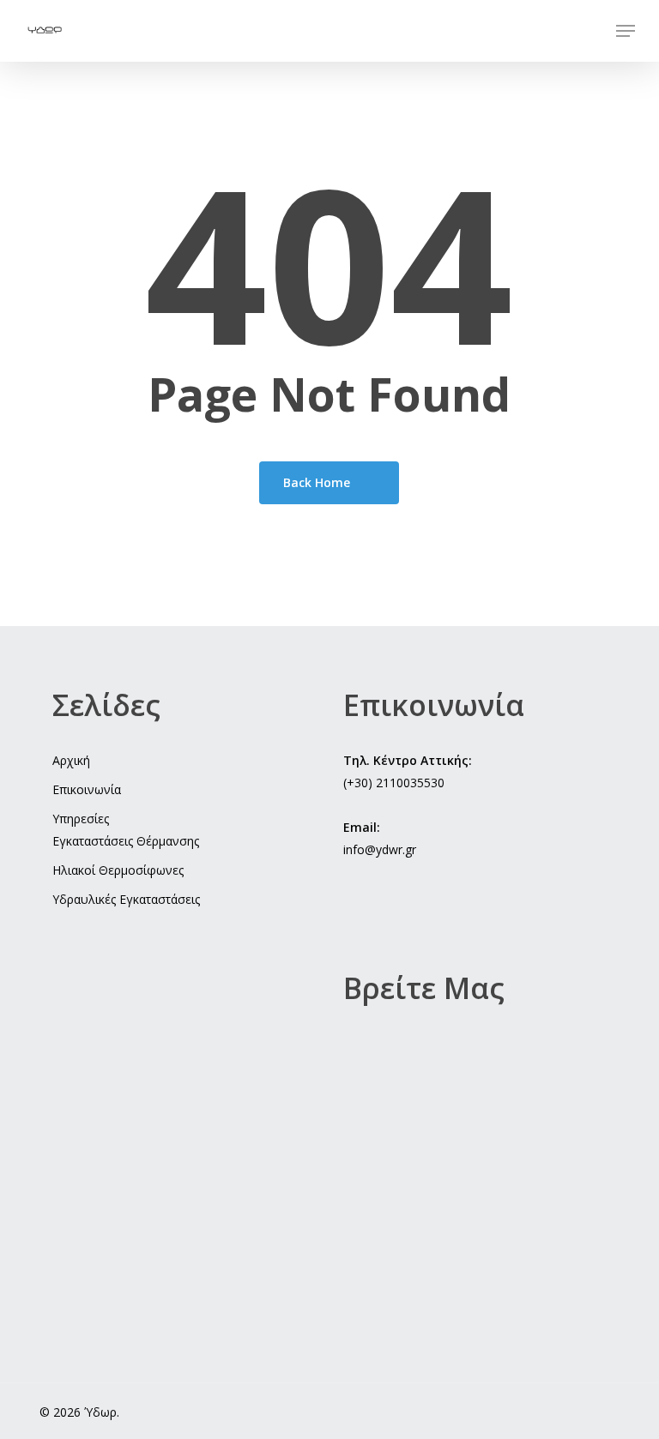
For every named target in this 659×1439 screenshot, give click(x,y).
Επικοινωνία (86, 789)
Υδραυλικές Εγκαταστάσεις (126, 899)
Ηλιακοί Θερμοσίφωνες (118, 870)
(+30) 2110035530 (393, 782)
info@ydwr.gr (379, 849)
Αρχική (71, 760)
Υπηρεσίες (80, 818)
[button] (625, 30)
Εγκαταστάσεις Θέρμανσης (125, 841)
